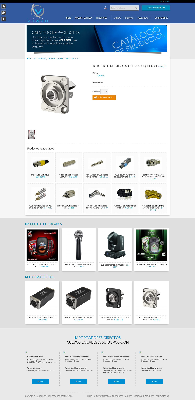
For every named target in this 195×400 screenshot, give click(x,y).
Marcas (117, 18)
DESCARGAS (148, 396)
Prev (22, 250)
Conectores (63, 58)
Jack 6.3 (75, 58)
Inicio (68, 18)
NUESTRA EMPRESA (102, 396)
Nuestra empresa (83, 18)
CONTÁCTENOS (162, 396)
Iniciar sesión (164, 1)
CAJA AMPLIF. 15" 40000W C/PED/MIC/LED (151, 265)
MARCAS (128, 396)
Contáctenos (161, 18)
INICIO (89, 396)
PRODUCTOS (117, 396)
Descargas (142, 18)
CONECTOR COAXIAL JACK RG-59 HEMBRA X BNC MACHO (153, 176)
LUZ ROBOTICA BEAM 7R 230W (112, 265)
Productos (101, 18)
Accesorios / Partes (44, 58)
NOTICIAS (138, 396)
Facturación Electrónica (156, 8)
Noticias (129, 18)
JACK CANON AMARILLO (40, 175)
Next (172, 250)
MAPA (40, 382)
